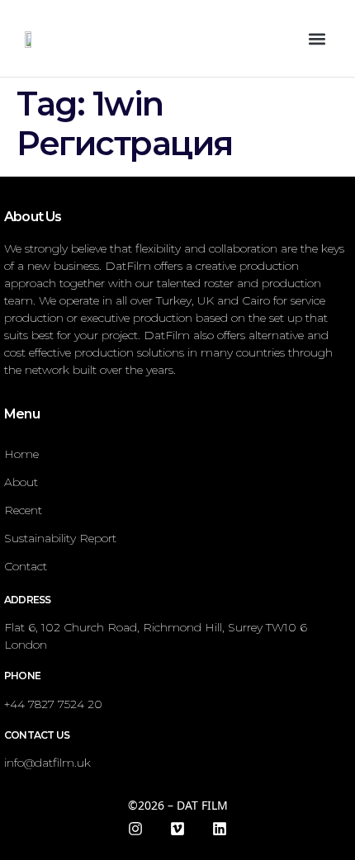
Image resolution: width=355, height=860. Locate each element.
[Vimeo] (177, 828)
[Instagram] (135, 828)
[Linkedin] (219, 828)
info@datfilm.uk (47, 762)
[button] (316, 38)
